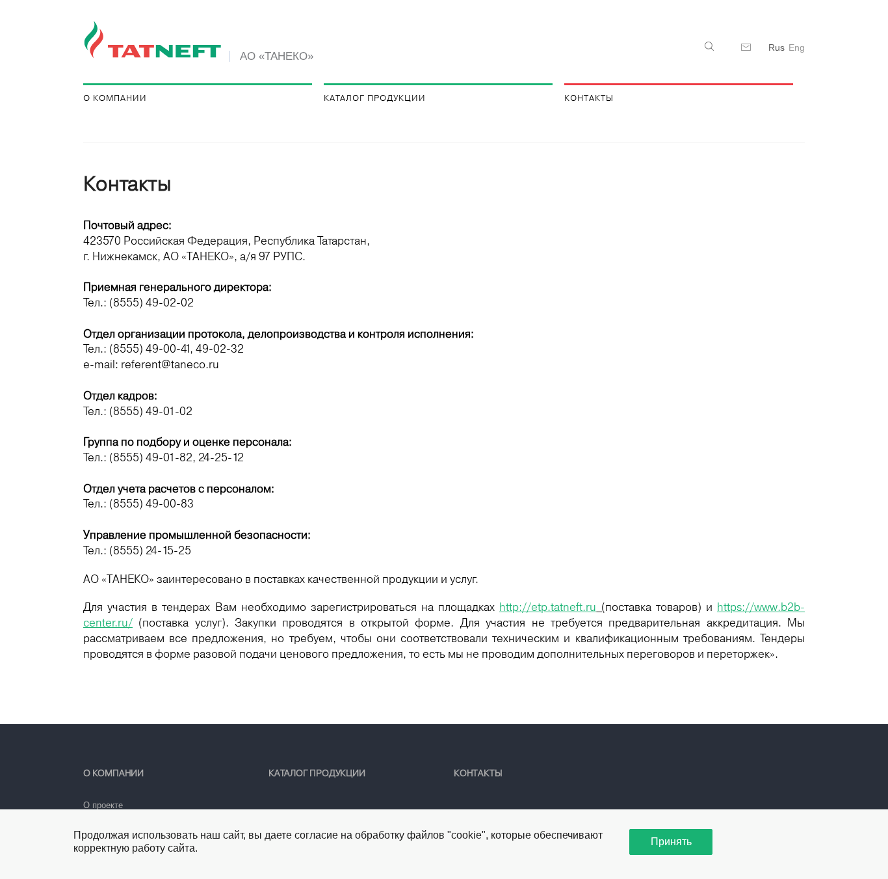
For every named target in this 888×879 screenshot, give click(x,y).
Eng (797, 47)
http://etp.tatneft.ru (547, 607)
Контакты (589, 98)
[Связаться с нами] (746, 47)
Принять (671, 841)
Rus (776, 47)
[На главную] (154, 40)
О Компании (115, 98)
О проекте (103, 805)
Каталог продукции (375, 98)
